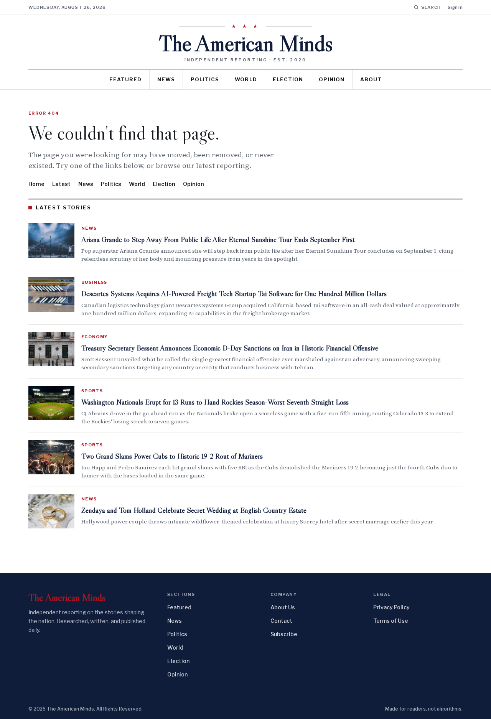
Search (431, 7)
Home (36, 184)
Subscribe (283, 634)
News (166, 79)
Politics (205, 79)
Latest (61, 184)
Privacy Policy (391, 607)
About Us (282, 607)
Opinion (331, 79)
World (246, 79)
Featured (125, 79)
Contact (281, 620)
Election (288, 79)
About (371, 79)
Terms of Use (390, 620)
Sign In (455, 7)
